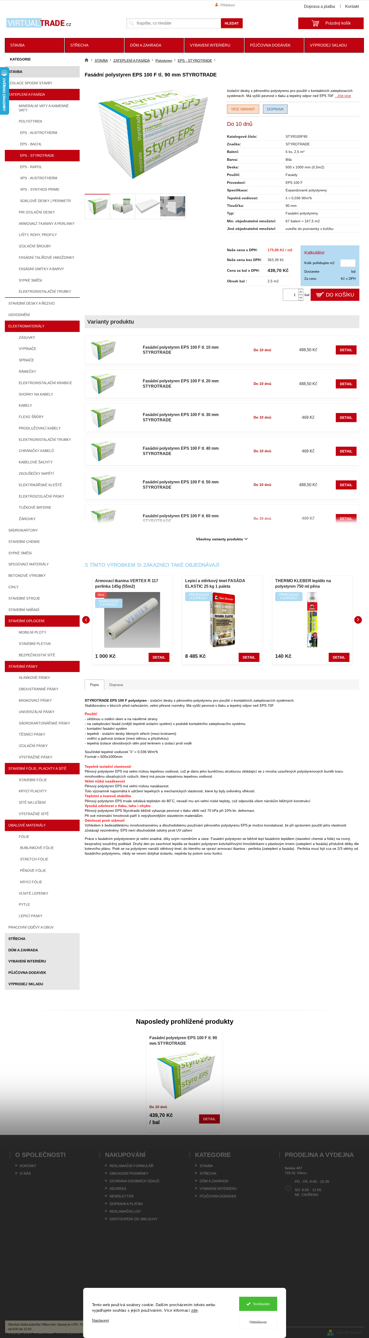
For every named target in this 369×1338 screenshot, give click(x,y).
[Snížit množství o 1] (300, 298)
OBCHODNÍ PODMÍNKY (129, 1173)
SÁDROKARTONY (23, 530)
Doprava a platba (319, 6)
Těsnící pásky (32, 734)
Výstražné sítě (34, 814)
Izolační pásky (33, 746)
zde (194, 1310)
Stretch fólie (34, 859)
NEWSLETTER (122, 1196)
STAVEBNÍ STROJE (24, 598)
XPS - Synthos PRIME (39, 189)
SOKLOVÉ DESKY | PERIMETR (45, 201)
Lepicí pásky (30, 916)
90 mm (291, 206)
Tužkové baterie (35, 507)
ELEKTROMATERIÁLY (26, 326)
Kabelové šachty (35, 462)
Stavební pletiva (35, 644)
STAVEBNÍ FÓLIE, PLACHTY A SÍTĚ (37, 768)
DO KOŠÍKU (340, 295)
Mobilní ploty (32, 632)
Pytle (24, 904)
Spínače (26, 360)
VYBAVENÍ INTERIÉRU (27, 961)
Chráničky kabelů (36, 451)
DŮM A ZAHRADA (23, 950)
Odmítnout (258, 1322)
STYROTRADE (298, 144)
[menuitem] (34, 45)
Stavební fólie (33, 780)
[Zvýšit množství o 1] (300, 292)
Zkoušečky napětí (36, 473)
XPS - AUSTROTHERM (38, 178)
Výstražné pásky (35, 757)
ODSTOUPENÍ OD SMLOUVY (133, 1219)
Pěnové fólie (33, 871)
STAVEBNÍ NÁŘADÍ (23, 610)
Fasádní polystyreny (302, 213)
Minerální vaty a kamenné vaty (44, 108)
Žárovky (27, 519)
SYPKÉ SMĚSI (20, 553)
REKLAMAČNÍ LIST (125, 1211)
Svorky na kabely (36, 394)
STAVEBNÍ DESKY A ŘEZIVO (31, 303)
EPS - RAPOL (31, 167)
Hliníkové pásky (34, 678)
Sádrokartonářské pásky (44, 723)
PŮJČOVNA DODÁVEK (27, 973)
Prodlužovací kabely (40, 428)
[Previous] (86, 620)
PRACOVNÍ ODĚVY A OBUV (31, 927)
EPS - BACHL (31, 144)
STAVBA (15, 72)
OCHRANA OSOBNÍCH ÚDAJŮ (134, 1181)
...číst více (343, 96)
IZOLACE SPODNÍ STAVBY (30, 83)
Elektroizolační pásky (41, 496)
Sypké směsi (30, 280)
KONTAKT (28, 1166)
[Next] (358, 620)
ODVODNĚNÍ (19, 315)
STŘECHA (16, 939)
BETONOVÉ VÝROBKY (27, 576)
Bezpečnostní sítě (37, 655)
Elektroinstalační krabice (45, 383)
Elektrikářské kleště (40, 485)
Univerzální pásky (37, 712)
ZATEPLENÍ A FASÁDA (26, 94)
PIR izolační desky (37, 212)
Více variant (243, 109)
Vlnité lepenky (33, 893)
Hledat (232, 23)
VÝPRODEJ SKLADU (25, 984)
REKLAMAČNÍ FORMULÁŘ (131, 1166)
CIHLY (13, 587)
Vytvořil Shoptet (349, 1332)
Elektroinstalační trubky (45, 291)
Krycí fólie (31, 882)
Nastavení (100, 1320)
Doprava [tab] (116, 685)
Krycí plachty (33, 791)
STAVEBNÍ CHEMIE (24, 542)
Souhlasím (261, 1304)
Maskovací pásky (35, 700)
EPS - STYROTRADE (37, 155)
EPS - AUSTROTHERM (38, 133)
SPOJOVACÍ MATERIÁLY (28, 564)
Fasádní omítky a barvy (41, 269)
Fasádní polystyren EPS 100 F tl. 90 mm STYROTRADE (183, 1041)
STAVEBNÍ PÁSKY (23, 666)
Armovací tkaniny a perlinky (47, 224)
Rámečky (27, 371)
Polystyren (30, 121)
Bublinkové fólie (37, 848)
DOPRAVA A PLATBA (126, 1204)
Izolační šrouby (35, 246)
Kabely (25, 405)
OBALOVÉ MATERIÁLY (27, 825)
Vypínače (27, 349)
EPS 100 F (294, 183)
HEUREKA (118, 1189)
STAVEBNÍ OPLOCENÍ (26, 621)
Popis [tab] (94, 685)
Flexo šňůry (31, 417)
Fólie (24, 837)
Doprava (275, 109)
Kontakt (352, 6)
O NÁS (25, 1173)
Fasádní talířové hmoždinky (46, 257)
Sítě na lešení (32, 802)
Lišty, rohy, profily (38, 235)
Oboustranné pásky (38, 689)
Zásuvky (27, 338)
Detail (346, 350)
